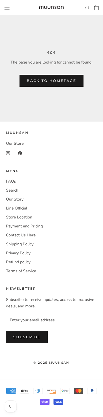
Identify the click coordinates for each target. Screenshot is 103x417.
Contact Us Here (21, 235)
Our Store (15, 143)
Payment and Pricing (24, 226)
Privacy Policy (18, 253)
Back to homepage (51, 80)
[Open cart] (96, 7)
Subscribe (26, 337)
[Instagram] (8, 153)
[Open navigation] (7, 7)
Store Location (19, 217)
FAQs (11, 181)
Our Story (15, 199)
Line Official (16, 208)
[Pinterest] (20, 153)
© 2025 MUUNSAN (52, 362)
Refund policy (18, 262)
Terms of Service (21, 271)
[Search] (87, 7)
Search (12, 190)
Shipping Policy (20, 244)
